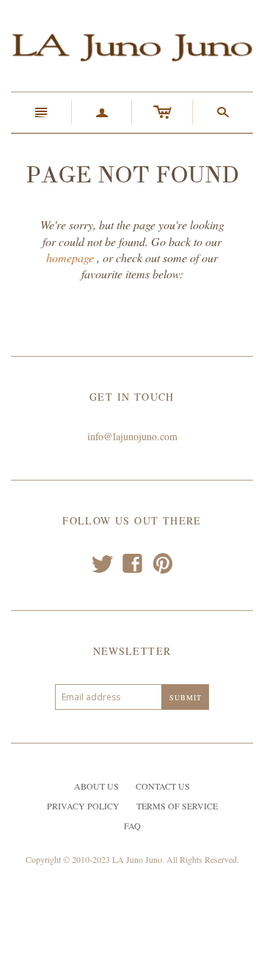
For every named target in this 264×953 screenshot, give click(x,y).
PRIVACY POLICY (83, 806)
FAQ (132, 825)
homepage (70, 257)
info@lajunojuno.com (132, 436)
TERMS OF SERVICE (177, 806)
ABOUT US (96, 786)
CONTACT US (163, 786)
